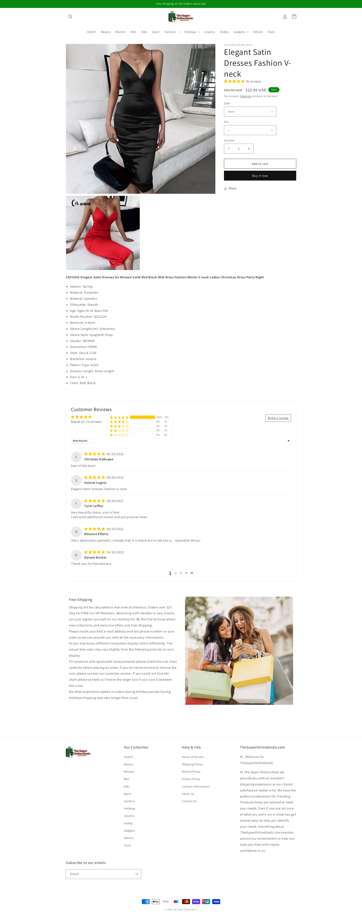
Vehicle (128, 838)
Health (128, 757)
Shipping (245, 96)
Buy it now (260, 176)
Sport (127, 794)
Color (227, 103)
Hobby (128, 823)
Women (129, 771)
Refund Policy (191, 771)
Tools (127, 845)
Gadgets (129, 831)
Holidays (130, 808)
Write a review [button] (278, 418)
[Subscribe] (136, 874)
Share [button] (233, 188)
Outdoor (129, 801)
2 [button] (176, 573)
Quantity (229, 140)
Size (226, 122)
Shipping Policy (192, 764)
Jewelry (129, 816)
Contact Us (189, 801)
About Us (188, 794)
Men (126, 779)
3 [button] (181, 573)
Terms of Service (193, 757)
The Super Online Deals (185, 909)
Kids (126, 786)
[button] (70, 16)
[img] (95, 454)
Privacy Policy (191, 779)
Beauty (128, 764)
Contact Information (196, 786)
